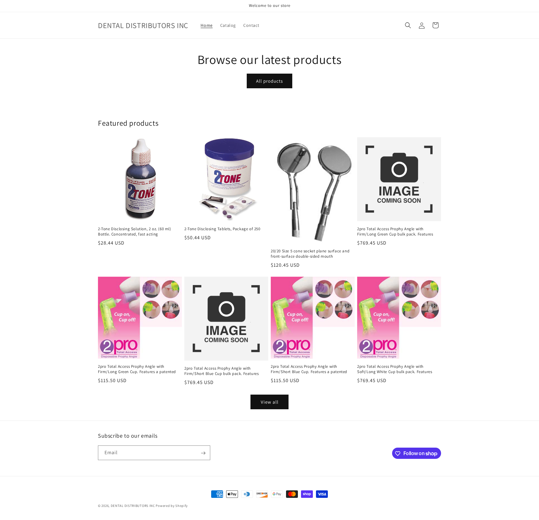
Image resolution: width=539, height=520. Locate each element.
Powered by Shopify (172, 505)
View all (270, 402)
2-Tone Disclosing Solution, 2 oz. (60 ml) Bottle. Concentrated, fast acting (134, 231)
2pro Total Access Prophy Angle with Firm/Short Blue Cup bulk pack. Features (221, 371)
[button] (408, 25)
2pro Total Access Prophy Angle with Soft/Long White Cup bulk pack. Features (394, 369)
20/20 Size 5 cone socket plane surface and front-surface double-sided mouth (310, 254)
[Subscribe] (203, 453)
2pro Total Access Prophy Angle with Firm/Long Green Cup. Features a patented (137, 369)
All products (269, 81)
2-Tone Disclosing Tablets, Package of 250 (222, 228)
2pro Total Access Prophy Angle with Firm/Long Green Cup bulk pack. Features (395, 231)
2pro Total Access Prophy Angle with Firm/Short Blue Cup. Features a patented (309, 369)
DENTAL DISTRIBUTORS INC (133, 505)
